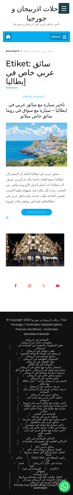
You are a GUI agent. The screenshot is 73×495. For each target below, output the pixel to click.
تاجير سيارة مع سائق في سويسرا (45, 425)
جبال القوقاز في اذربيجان (40, 362)
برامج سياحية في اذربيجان (40, 356)
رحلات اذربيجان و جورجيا (45, 320)
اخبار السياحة (40, 474)
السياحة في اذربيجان (36, 340)
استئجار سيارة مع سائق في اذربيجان (40, 367)
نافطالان (40, 471)
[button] (64, 486)
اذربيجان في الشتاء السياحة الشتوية (40, 353)
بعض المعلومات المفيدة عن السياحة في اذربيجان (40, 346)
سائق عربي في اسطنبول (44, 422)
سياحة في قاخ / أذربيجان (47, 463)
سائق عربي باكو (44, 447)
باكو (40, 436)
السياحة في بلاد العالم (33, 96)
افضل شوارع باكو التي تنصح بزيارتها (44, 452)
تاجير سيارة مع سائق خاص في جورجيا (44, 419)
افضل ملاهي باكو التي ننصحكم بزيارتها (40, 477)
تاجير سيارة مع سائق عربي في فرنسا (44, 403)
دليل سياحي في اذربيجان (44, 378)
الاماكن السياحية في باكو (40, 438)
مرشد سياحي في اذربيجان (44, 386)
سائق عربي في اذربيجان (44, 394)
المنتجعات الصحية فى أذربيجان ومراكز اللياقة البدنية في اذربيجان (44, 481)
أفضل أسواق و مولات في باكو (44, 449)
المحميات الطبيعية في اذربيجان (40, 359)
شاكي (19, 458)
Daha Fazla (36, 212)
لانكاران (54, 469)
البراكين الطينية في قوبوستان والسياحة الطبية (44, 442)
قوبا (32, 466)
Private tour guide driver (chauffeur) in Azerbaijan (40, 486)
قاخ (48, 460)
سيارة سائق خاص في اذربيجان (44, 375)
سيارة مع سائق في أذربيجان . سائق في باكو (40, 370)
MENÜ (56, 37)
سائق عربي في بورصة (44, 416)
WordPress (34, 329)
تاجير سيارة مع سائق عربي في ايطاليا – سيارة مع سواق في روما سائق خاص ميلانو (36, 110)
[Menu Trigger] (64, 8)
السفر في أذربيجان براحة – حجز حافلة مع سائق (44, 382)
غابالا (48, 455)
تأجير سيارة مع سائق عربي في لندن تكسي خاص (44, 431)
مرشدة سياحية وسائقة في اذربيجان (44, 373)
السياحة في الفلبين (44, 414)
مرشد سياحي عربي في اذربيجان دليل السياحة (44, 390)
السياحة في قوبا (32, 469)
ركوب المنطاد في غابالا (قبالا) (48, 458)
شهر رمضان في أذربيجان (40, 351)
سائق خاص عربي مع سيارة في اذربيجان (44, 398)
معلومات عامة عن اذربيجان (36, 342)
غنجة (21, 463)
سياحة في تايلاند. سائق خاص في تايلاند (45, 427)
